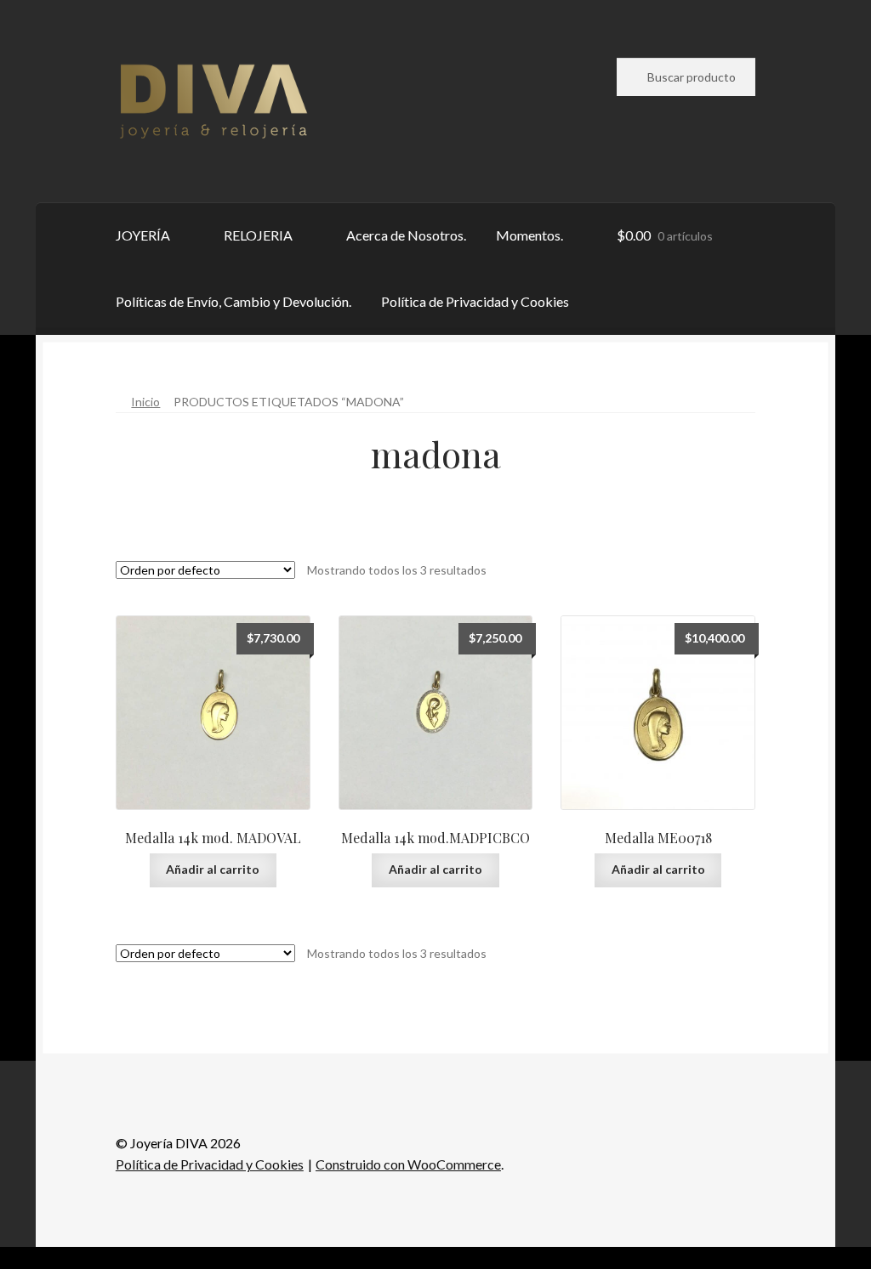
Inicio (145, 401)
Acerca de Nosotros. (406, 235)
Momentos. (529, 235)
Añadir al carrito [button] (212, 869)
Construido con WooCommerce (408, 1164)
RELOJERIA (258, 235)
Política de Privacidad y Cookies (475, 301)
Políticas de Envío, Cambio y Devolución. (233, 301)
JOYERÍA (143, 235)
